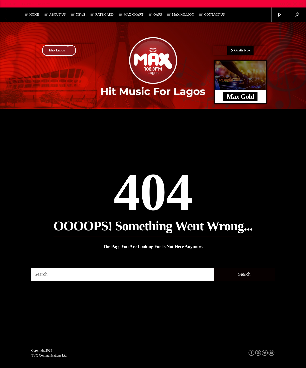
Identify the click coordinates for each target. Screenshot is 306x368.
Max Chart (133, 14)
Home (34, 14)
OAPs (157, 14)
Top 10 (11, 3)
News (80, 14)
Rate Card (104, 14)
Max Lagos (57, 50)
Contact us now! (37, 3)
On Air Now (242, 50)
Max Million (183, 14)
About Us (57, 14)
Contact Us (214, 14)
